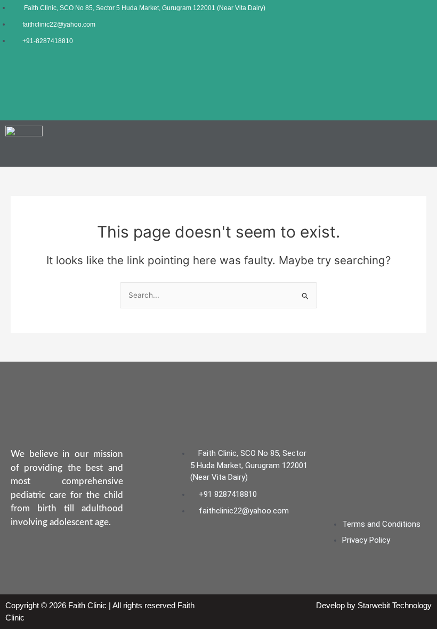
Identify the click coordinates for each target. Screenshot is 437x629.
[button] (423, 144)
